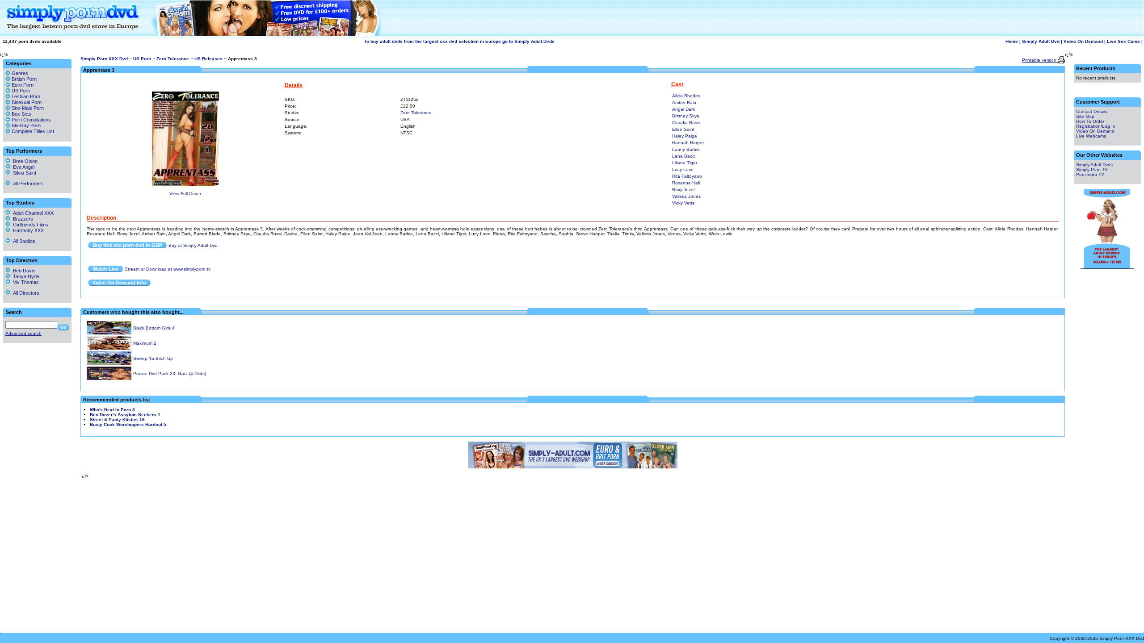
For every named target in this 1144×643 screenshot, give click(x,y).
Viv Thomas (24, 282)
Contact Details (1091, 111)
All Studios (22, 241)
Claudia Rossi (686, 122)
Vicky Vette (683, 202)
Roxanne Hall (686, 182)
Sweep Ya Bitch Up (153, 358)
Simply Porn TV (1092, 169)
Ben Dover (23, 270)
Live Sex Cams (1123, 41)
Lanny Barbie (686, 149)
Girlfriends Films (29, 224)
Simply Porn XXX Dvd (104, 58)
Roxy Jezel (683, 189)
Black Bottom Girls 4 (154, 328)
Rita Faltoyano (687, 176)
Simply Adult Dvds (1094, 164)
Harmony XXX (27, 230)
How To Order (1090, 121)
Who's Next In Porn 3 (112, 409)
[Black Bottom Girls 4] (109, 332)
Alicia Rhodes (686, 95)
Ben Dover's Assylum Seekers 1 (125, 414)
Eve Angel (22, 167)
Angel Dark (683, 109)
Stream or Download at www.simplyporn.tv (167, 269)
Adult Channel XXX (32, 213)
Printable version (1040, 60)
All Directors (24, 293)
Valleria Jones (686, 196)
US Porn (142, 58)
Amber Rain (684, 102)
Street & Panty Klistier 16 (117, 419)
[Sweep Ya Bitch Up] (109, 363)
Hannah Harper (688, 142)
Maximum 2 (144, 343)
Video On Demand (1083, 41)
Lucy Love (683, 169)
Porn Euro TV (1090, 174)
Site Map (1085, 116)
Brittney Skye (685, 115)
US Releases (208, 58)
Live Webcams (1091, 136)
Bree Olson (24, 161)
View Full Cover (185, 193)
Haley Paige (684, 136)
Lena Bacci (683, 156)
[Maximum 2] (109, 348)
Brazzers (21, 218)
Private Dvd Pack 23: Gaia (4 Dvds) (169, 373)
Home (1011, 41)
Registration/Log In (1095, 126)
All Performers (27, 183)
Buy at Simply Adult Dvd (193, 245)
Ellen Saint (683, 129)
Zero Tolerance (172, 58)
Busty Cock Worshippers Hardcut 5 (128, 424)
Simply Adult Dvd (1041, 41)
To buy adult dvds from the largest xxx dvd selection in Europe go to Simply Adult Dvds (459, 41)
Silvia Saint (23, 172)
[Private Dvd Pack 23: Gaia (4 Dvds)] (109, 378)
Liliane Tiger (684, 162)
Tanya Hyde (24, 276)
